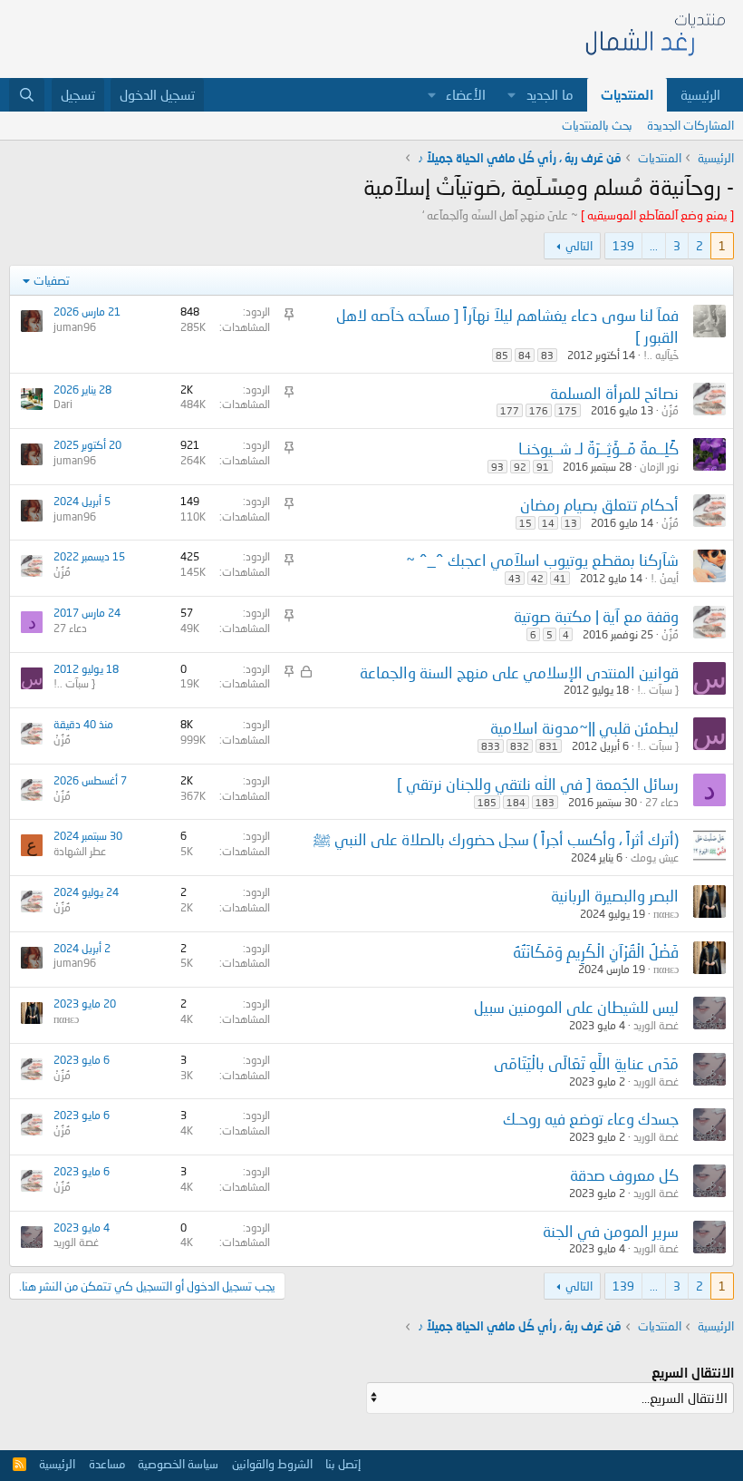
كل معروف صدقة (624, 1174)
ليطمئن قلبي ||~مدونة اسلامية (584, 727)
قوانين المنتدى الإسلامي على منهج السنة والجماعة (519, 672)
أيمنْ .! (665, 578)
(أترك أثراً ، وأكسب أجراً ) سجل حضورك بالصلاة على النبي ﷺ (496, 839)
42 (537, 578)
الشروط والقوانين (272, 1464)
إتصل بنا (343, 1464)
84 (524, 355)
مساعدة (107, 1464)
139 (623, 246)
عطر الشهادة (79, 851)
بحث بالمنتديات (597, 125)
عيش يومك (655, 857)
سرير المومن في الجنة (611, 1231)
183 (545, 802)
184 (516, 802)
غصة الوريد (656, 1025)
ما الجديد (550, 94)
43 (514, 578)
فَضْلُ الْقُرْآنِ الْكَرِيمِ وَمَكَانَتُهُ (596, 951)
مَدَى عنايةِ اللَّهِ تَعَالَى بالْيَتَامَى (586, 1063)
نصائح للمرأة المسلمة (614, 393)
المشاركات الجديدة (690, 125)
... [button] (654, 246)
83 (547, 355)
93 (497, 467)
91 (542, 467)
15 (525, 523)
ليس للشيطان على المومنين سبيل (576, 1007)
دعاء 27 (70, 628)
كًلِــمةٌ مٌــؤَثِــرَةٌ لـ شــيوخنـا (598, 448)
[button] (512, 95)
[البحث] (26, 95)
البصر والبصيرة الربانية (615, 895)
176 (538, 410)
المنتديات (627, 94)
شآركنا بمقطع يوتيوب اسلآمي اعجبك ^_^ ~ (542, 560)
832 (519, 746)
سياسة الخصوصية (178, 1464)
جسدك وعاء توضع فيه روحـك (591, 1118)
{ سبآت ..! (658, 690)
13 (570, 523)
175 (567, 410)
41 (560, 578)
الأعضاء (466, 94)
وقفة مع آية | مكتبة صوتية (596, 616)
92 (520, 467)
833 (490, 746)
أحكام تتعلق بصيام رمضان (599, 504)
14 (548, 523)
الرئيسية (700, 94)
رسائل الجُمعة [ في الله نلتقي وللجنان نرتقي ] (538, 784)
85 (502, 355)
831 (548, 746)
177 (509, 410)
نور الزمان (659, 466)
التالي (579, 246)
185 (487, 802)
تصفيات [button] (52, 280)
